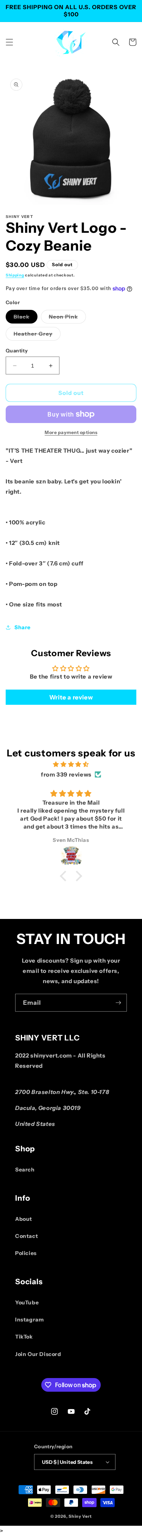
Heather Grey (37, 335)
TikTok (24, 1336)
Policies (26, 1253)
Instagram (29, 1319)
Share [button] (22, 627)
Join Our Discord (38, 1354)
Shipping (15, 275)
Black (25, 318)
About (23, 1219)
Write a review (71, 697)
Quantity (17, 350)
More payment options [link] (71, 432)
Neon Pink (67, 318)
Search (25, 1169)
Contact (26, 1236)
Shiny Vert (80, 1516)
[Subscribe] (118, 1003)
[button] (9, 42)
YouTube (27, 1302)
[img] (71, 764)
